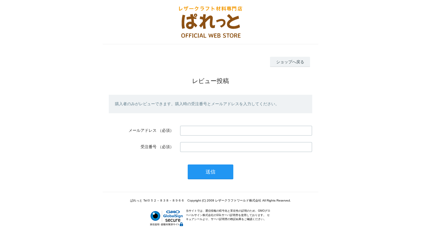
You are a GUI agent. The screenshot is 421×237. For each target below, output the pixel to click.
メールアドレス (143, 130)
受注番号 (149, 146)
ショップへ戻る (290, 62)
